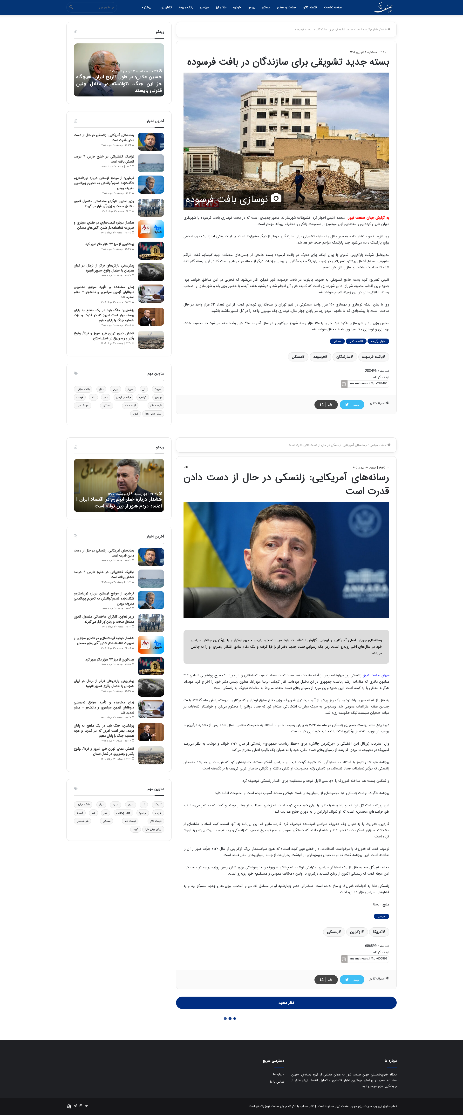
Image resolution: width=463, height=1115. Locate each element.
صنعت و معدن (286, 7)
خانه (384, 29)
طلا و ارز (221, 7)
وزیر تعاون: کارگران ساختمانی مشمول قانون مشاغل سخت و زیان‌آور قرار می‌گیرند (104, 203)
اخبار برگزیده (371, 29)
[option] (119, 69)
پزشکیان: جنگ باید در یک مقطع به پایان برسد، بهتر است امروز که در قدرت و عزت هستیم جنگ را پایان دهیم (104, 315)
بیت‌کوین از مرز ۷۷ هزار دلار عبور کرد (109, 244)
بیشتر (147, 7)
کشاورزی (166, 7)
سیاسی (204, 7)
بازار (101, 389)
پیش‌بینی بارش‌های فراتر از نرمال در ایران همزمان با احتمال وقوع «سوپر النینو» (104, 268)
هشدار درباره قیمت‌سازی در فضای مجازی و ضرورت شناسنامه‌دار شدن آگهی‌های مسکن (104, 225)
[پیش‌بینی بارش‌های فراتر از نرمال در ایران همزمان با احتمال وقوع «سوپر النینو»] (151, 272)
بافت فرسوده (372, 357)
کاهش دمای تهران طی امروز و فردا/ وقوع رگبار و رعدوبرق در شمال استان (104, 336)
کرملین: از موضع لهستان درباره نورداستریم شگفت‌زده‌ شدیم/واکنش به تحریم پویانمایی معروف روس (104, 183)
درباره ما (278, 1074)
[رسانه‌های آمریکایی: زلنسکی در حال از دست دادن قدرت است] (151, 142)
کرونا (135, 413)
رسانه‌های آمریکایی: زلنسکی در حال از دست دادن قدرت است (104, 137)
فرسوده (319, 357)
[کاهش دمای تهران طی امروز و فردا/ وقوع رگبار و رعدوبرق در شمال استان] (151, 340)
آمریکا (158, 389)
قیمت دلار (156, 405)
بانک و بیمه (186, 7)
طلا (93, 397)
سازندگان (343, 357)
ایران (115, 389)
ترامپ (142, 397)
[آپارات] (69, 1106)
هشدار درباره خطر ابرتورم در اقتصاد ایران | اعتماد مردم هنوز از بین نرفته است (119, 87)
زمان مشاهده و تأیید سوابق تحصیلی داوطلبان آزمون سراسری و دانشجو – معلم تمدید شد (104, 292)
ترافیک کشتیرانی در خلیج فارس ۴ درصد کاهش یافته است (104, 159)
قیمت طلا (130, 405)
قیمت (79, 397)
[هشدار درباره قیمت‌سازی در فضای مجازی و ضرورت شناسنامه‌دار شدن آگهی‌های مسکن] (151, 229)
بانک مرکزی (83, 389)
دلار (106, 397)
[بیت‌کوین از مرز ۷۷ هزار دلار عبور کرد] (151, 251)
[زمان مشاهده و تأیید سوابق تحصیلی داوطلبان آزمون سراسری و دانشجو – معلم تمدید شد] (151, 294)
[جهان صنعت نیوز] (383, 7)
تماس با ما (277, 1081)
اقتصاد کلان (310, 7)
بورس (251, 7)
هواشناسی (82, 405)
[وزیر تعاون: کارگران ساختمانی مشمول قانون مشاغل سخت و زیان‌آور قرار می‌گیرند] (151, 208)
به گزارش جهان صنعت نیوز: (368, 218)
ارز (144, 389)
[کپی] (344, 384)
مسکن (266, 7)
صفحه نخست (333, 7)
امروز (130, 389)
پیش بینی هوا (153, 413)
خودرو (237, 7)
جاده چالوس (123, 397)
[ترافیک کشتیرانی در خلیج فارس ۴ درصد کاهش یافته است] (151, 163)
